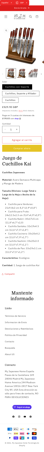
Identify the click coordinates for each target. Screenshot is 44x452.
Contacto (9, 341)
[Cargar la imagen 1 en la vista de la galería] (11, 73)
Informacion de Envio (16, 322)
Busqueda (10, 348)
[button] (6, 16)
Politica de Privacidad (16, 335)
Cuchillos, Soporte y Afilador (20, 93)
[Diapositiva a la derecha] (41, 74)
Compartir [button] (10, 274)
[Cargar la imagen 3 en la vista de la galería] (33, 73)
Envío (21, 111)
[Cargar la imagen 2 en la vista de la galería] (22, 73)
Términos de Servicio (15, 316)
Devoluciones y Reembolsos (19, 328)
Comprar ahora (22, 148)
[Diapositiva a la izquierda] (2, 74)
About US (10, 354)
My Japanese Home (20, 443)
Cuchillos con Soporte (17, 87)
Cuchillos (10, 100)
